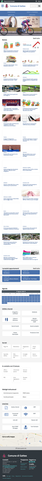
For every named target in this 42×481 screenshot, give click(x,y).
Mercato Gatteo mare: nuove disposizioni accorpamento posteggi (29, 155)
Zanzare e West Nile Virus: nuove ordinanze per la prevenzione (11, 185)
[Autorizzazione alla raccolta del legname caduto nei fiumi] (30, 223)
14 (26, 298)
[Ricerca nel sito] (39, 6)
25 (9, 301)
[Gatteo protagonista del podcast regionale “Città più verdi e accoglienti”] (11, 165)
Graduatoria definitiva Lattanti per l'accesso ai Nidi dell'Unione (30, 65)
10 (4, 298)
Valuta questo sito (21, 448)
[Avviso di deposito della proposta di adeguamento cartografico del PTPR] (30, 72)
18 (9, 300)
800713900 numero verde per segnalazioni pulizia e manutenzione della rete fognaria (30, 258)
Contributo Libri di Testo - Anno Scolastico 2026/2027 (11, 65)
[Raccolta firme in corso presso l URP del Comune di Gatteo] (30, 118)
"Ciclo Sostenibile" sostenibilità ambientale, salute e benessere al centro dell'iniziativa (11, 109)
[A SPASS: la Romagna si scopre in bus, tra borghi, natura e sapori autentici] (30, 133)
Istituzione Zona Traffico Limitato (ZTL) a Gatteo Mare (30, 169)
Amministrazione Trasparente (24, 464)
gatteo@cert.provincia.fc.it (9, 467)
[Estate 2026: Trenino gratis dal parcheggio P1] (11, 92)
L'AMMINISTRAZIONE (11, 12)
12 (15, 298)
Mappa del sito (18, 476)
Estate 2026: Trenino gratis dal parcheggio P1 (11, 94)
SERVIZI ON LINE (11, 14)
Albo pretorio (23, 469)
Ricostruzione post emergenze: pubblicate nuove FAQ (30, 185)
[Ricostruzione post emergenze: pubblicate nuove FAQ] (30, 180)
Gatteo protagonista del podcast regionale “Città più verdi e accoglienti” (11, 170)
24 (4, 301)
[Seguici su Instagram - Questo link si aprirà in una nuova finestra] (32, 461)
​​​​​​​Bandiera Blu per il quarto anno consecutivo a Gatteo (11, 154)
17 (4, 300)
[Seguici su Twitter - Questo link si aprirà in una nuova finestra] (31, 461)
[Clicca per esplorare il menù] (2, 5)
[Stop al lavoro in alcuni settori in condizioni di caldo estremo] (30, 89)
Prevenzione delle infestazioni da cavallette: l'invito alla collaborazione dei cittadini (11, 124)
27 (20, 301)
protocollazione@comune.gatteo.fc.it (10, 465)
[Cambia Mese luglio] (17, 291)
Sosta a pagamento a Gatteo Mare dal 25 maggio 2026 (11, 199)
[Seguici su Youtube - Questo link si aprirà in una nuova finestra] (34, 461)
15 (31, 298)
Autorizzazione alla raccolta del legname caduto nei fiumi (30, 228)
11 (9, 298)
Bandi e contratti (24, 466)
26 (15, 301)
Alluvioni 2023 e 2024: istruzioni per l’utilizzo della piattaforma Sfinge (30, 214)
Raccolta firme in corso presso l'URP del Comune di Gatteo (29, 124)
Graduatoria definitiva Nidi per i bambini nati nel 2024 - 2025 (11, 79)
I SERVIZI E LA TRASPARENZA (32, 12)
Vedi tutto (36, 38)
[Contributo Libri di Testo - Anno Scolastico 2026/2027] (11, 60)
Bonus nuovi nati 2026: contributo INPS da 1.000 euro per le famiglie (30, 199)
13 (20, 298)
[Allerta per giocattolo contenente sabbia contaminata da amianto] (11, 46)
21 (26, 300)
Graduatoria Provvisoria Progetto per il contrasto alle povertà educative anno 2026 (30, 109)
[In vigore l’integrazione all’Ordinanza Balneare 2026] (11, 135)
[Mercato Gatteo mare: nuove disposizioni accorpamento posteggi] (30, 151)
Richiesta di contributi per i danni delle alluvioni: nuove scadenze (30, 242)
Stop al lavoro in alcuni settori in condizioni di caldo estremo (30, 94)
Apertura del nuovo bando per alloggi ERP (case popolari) (29, 51)
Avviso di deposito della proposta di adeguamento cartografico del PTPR (30, 80)
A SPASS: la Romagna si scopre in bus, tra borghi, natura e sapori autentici (30, 140)
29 (31, 301)
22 (31, 300)
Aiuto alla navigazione (7, 478)
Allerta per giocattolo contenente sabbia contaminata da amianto (11, 51)
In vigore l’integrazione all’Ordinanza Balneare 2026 (10, 139)
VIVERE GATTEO (32, 14)
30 (37, 301)
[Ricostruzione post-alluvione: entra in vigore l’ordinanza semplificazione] (11, 238)
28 (26, 301)
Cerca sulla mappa (8, 436)
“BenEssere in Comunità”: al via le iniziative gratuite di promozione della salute (11, 214)
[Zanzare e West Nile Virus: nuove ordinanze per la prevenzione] (11, 181)
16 (37, 298)
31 (4, 303)
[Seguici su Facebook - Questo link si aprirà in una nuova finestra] (29, 461)
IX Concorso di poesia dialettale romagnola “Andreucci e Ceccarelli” (11, 228)
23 (37, 300)
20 (20, 300)
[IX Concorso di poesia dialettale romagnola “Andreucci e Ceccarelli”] (11, 223)
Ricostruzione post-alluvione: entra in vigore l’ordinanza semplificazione (10, 243)
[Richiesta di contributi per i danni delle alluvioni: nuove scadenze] (30, 238)
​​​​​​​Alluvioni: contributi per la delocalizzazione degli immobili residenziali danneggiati (11, 258)
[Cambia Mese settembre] (25, 291)
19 (15, 300)
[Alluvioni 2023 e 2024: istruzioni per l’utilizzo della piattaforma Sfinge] (30, 209)
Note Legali (8, 476)
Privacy (13, 476)
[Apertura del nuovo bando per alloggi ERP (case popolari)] (30, 47)
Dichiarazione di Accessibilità (27, 476)
